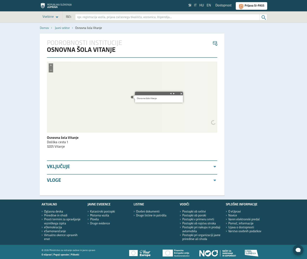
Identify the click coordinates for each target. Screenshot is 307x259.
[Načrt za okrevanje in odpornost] (217, 252)
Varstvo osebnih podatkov (244, 231)
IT (195, 5)
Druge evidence (100, 223)
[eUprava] (56, 7)
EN (209, 5)
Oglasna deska (53, 211)
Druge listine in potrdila (151, 215)
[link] (51, 17)
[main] (132, 115)
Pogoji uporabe (61, 255)
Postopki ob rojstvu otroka (199, 223)
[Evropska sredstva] (252, 252)
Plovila (94, 219)
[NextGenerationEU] (176, 252)
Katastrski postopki (102, 211)
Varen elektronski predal (244, 219)
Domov (44, 28)
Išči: (69, 17)
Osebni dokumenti (148, 211)
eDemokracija (53, 227)
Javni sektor (62, 28)
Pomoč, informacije (241, 223)
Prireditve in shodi (55, 215)
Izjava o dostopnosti (241, 227)
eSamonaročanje (55, 231)
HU (201, 5)
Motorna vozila (99, 215)
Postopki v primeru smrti (198, 219)
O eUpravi (234, 211)
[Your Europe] (141, 252)
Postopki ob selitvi (194, 211)
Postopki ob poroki (194, 215)
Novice (232, 215)
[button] (214, 43)
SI (189, 5)
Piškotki (75, 255)
